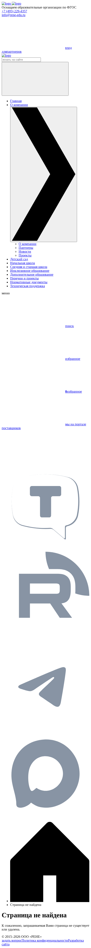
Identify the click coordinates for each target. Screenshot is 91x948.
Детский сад (19, 259)
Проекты (25, 255)
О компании (27, 244)
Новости (25, 251)
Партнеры (26, 247)
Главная (16, 101)
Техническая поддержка (27, 286)
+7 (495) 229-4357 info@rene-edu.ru (14, 13)
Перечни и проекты (24, 278)
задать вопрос (12, 940)
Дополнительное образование (31, 274)
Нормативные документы (28, 282)
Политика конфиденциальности (45, 940)
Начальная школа (22, 263)
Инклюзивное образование (29, 270)
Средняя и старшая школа (28, 267)
